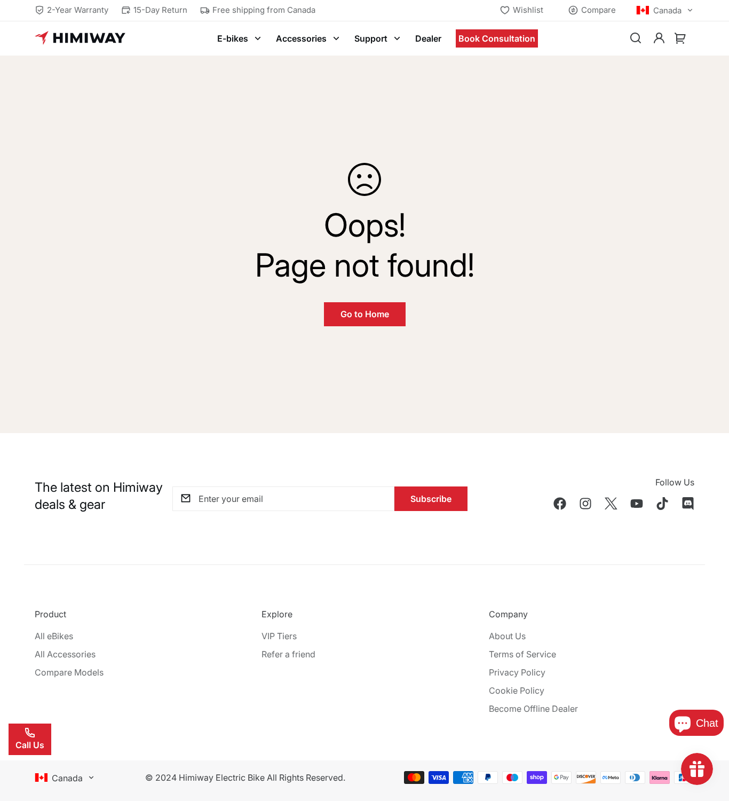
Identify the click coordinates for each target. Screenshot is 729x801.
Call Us (29, 745)
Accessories (301, 38)
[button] (680, 38)
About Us (507, 636)
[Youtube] (636, 503)
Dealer (428, 38)
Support (370, 38)
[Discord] (688, 503)
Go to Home (364, 314)
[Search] (635, 38)
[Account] (659, 38)
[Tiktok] (662, 503)
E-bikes (232, 38)
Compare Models (69, 672)
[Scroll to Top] (708, 743)
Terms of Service (522, 654)
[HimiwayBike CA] (80, 38)
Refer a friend (288, 654)
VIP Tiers (279, 636)
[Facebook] (559, 503)
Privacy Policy (517, 672)
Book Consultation (496, 38)
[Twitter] (611, 503)
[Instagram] (585, 503)
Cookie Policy (516, 690)
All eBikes (54, 636)
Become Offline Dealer (533, 708)
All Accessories (65, 654)
